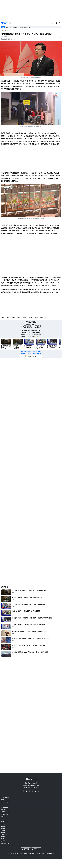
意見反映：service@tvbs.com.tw (31, 785)
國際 (6, 30)
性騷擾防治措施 (5, 812)
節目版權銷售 (4, 834)
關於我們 (3, 800)
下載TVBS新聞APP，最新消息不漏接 (31, 351)
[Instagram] (32, 791)
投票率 (13, 317)
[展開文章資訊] (59, 37)
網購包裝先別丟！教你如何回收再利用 (31, 336)
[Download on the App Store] (26, 849)
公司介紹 (3, 824)
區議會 (24, 317)
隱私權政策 (4, 810)
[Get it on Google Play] (36, 849)
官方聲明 (3, 841)
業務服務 (3, 839)
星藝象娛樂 (4, 832)
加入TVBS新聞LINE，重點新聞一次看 (31, 353)
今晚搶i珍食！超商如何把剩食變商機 (31, 334)
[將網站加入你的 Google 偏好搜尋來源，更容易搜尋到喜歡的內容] (31, 356)
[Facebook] (23, 791)
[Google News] (38, 791)
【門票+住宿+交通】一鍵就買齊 (31, 328)
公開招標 (3, 836)
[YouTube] (35, 791)
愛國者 (18, 317)
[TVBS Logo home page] (6, 23)
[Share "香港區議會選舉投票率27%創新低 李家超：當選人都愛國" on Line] (56, 23)
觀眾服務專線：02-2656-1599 (31, 787)
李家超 (36, 317)
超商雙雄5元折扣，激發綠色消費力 (31, 333)
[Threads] (29, 791)
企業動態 (3, 826)
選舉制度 (42, 317)
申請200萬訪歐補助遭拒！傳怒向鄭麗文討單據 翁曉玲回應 (20, 27)
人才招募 (3, 828)
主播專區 (3, 830)
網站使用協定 (4, 814)
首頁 (2, 30)
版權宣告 (3, 816)
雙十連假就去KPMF (31, 324)
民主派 (30, 317)
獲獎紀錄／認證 (5, 843)
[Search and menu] (59, 23)
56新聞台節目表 (5, 802)
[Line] (26, 791)
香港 (3, 317)
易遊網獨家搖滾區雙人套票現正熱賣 (31, 326)
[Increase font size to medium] (53, 23)
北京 (8, 317)
